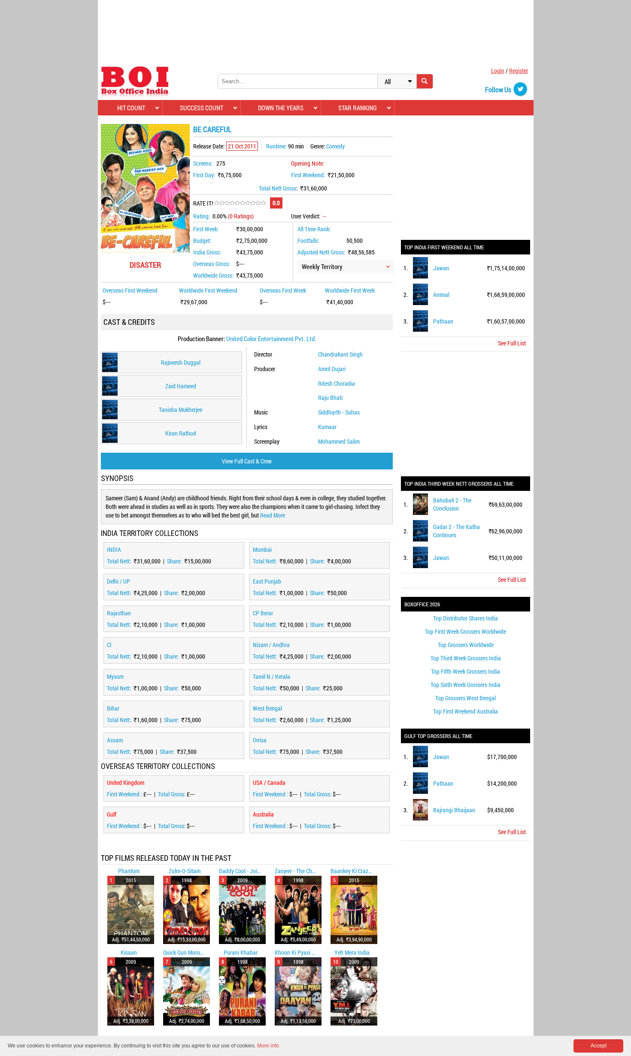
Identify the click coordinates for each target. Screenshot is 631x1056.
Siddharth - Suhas (339, 412)
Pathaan (443, 321)
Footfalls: (308, 240)
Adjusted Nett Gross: (321, 252)
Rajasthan (119, 613)
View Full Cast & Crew (247, 461)
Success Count (201, 107)
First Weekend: (308, 175)
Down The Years (280, 107)
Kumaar (327, 427)
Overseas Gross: (211, 264)
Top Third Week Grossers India (466, 658)
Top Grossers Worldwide (466, 645)
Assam (115, 740)
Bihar (113, 708)
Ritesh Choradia (336, 383)
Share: (175, 561)
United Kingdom (125, 782)
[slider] (240, 203)
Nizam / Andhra (271, 645)
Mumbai (262, 549)
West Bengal (267, 708)
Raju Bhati (330, 397)
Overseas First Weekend (130, 290)
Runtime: (276, 146)
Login (497, 71)
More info (268, 1046)
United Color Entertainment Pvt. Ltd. (271, 338)
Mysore (115, 676)
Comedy (335, 146)
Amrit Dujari (332, 369)
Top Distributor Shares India (465, 618)
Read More (272, 515)
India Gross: (207, 252)
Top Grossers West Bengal (465, 698)
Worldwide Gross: (213, 275)
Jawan (441, 268)
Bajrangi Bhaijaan (454, 810)
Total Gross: (172, 794)
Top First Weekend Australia (465, 711)
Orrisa (260, 740)
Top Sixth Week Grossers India (466, 685)
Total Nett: (119, 561)
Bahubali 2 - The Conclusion (452, 504)
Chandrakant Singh (340, 354)
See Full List (512, 343)
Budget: (202, 240)
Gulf (111, 814)
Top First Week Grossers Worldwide (465, 631)
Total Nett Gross (277, 188)
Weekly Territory (322, 266)
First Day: (204, 175)
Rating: (201, 216)
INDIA (114, 549)
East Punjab (267, 581)
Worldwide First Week (350, 290)
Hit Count (131, 107)
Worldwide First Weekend (208, 290)
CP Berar (263, 613)
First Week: (205, 229)
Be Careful (212, 129)
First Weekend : (125, 794)
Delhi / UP (118, 581)
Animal (441, 294)
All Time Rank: (314, 229)
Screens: (202, 163)
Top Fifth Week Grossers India (465, 671)
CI (109, 645)
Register (518, 71)
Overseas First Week (283, 290)
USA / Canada (269, 782)
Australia (263, 814)
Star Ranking (357, 107)
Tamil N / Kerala (271, 676)
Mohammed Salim (339, 441)
